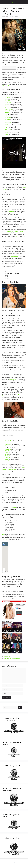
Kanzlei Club (8, 111)
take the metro (14, 256)
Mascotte (7, 97)
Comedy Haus (12, 469)
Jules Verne (8, 461)
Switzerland (7, 656)
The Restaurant (9, 456)
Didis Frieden (8, 440)
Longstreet (8, 117)
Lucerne (13, 507)
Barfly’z (7, 134)
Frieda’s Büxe (8, 109)
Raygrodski (8, 449)
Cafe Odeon (8, 122)
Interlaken (5, 539)
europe (9, 658)
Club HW (7, 119)
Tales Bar (7, 451)
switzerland (17, 658)
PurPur (7, 132)
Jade (6, 114)
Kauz (6, 104)
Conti (6, 452)
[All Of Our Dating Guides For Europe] (14, 752)
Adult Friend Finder (14, 379)
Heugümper (8, 444)
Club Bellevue (8, 102)
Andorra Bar (8, 112)
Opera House (22, 471)
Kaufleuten (8, 107)
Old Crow (7, 457)
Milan (3, 534)
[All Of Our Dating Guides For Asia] (14, 774)
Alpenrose (7, 439)
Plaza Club (7, 124)
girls (13, 658)
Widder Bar (8, 129)
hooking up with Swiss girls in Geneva (15, 231)
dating (5, 658)
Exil (6, 116)
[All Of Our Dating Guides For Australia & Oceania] (14, 849)
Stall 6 (6, 127)
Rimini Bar (7, 126)
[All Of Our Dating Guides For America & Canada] (14, 728)
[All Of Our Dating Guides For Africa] (14, 824)
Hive (6, 99)
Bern (17, 236)
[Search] (20, 707)
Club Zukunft (8, 106)
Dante (6, 459)
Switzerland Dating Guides (8, 86)
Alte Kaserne (8, 121)
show (13, 68)
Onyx (6, 454)
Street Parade (10, 211)
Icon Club (7, 101)
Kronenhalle (8, 131)
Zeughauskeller (9, 445)
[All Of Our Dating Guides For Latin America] (14, 800)
